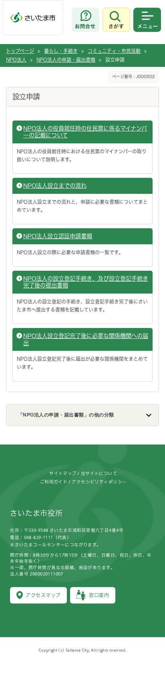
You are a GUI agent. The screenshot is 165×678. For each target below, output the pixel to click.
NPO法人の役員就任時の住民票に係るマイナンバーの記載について (85, 131)
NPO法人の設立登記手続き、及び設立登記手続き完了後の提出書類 (85, 282)
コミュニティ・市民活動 (114, 50)
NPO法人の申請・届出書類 (65, 59)
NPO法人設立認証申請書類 (57, 236)
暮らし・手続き (61, 50)
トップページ (20, 50)
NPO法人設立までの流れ (55, 186)
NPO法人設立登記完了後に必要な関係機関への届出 (85, 339)
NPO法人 (16, 59)
